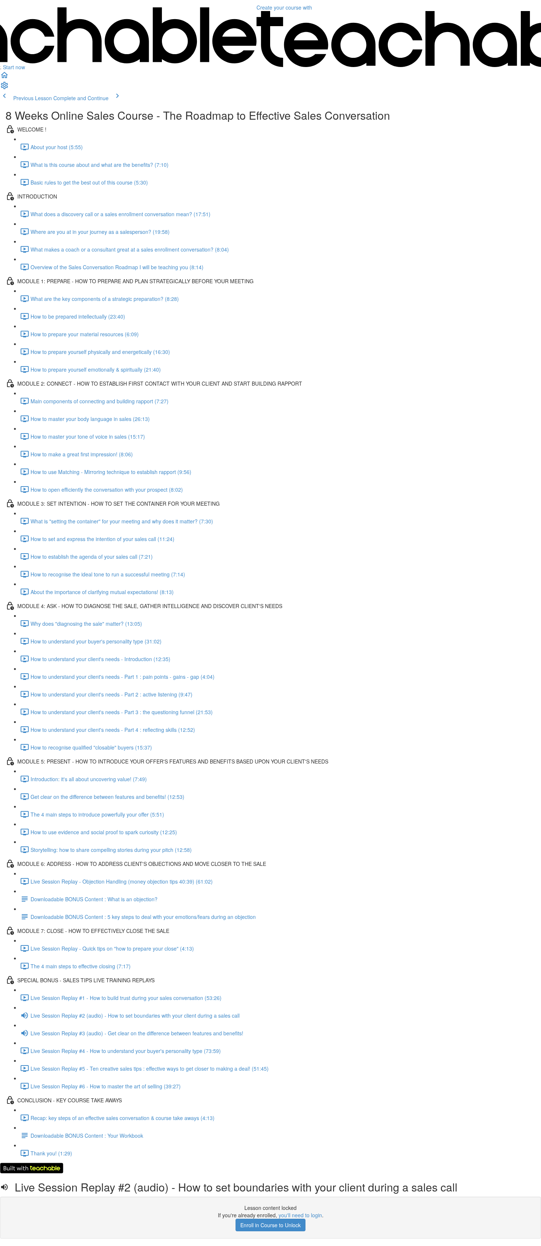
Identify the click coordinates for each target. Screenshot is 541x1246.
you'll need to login (300, 1215)
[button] (4, 77)
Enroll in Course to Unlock (270, 1225)
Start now (14, 67)
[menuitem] (4, 87)
